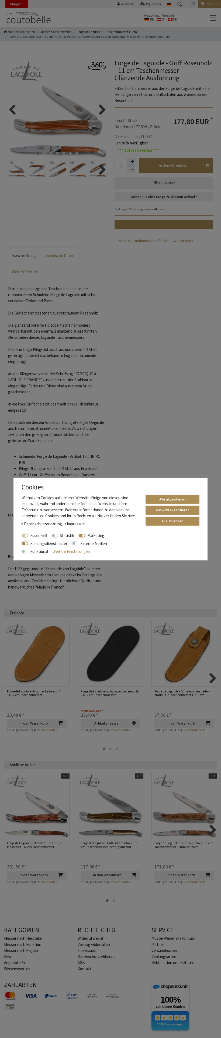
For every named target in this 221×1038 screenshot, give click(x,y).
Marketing (95, 535)
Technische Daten (59, 255)
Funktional (39, 551)
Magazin (17, 4)
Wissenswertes (17, 968)
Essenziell (38, 535)
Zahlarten (20, 984)
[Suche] (179, 4)
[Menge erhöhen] (131, 161)
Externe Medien (93, 543)
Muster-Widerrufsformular (173, 938)
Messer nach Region (21, 950)
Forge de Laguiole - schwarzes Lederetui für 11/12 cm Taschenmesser (110, 693)
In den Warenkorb (173, 165)
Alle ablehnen (172, 520)
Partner (157, 944)
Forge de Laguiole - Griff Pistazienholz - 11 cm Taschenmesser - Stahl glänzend (109, 844)
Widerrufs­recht (90, 938)
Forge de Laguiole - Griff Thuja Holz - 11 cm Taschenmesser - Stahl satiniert (183, 844)
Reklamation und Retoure (172, 962)
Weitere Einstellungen (71, 551)
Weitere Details (25, 271)
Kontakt (84, 968)
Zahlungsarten (163, 956)
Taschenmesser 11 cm (121, 32)
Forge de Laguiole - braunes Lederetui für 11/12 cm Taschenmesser (35, 693)
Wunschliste (166, 183)
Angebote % (14, 962)
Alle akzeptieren (172, 498)
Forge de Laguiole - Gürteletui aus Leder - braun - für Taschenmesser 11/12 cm (182, 693)
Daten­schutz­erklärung (97, 956)
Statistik (67, 535)
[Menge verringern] (131, 169)
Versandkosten (154, 209)
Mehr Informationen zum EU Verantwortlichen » (156, 240)
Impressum (87, 950)
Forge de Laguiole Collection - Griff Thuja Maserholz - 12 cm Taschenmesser (34, 844)
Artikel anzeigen (107, 723)
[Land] (169, 4)
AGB (81, 962)
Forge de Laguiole (88, 32)
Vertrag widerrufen (94, 944)
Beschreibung (24, 255)
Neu (7, 956)
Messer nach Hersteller (55, 32)
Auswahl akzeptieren (172, 510)
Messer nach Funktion (23, 944)
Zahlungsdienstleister (48, 543)
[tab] (24, 256)
